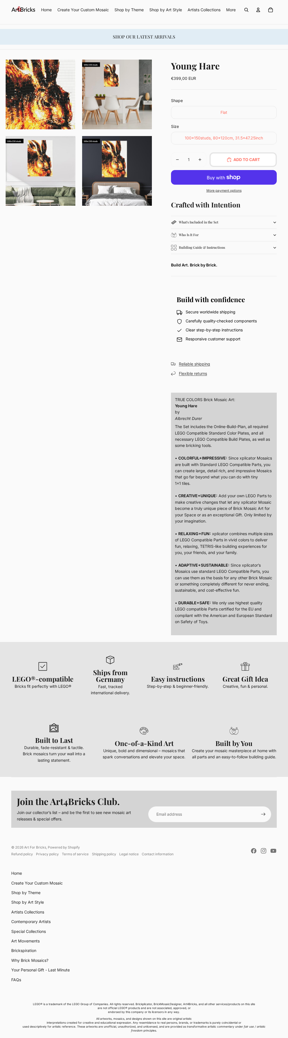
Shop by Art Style (27, 902)
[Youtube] (273, 850)
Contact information (158, 854)
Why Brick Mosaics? (29, 960)
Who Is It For (189, 234)
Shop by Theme (25, 892)
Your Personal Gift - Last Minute (40, 969)
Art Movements (25, 941)
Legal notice (129, 854)
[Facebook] (253, 850)
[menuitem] (231, 10)
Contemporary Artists (31, 921)
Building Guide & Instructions (202, 247)
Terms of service (75, 854)
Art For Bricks (35, 847)
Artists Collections (27, 912)
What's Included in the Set (198, 222)
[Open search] (246, 10)
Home (16, 873)
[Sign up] (263, 814)
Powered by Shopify (64, 847)
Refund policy (22, 854)
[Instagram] (263, 850)
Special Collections (28, 931)
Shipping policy (104, 854)
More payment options (224, 191)
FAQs (16, 979)
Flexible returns (193, 373)
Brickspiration (23, 950)
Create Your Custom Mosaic (37, 883)
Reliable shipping (194, 363)
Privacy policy (47, 854)
